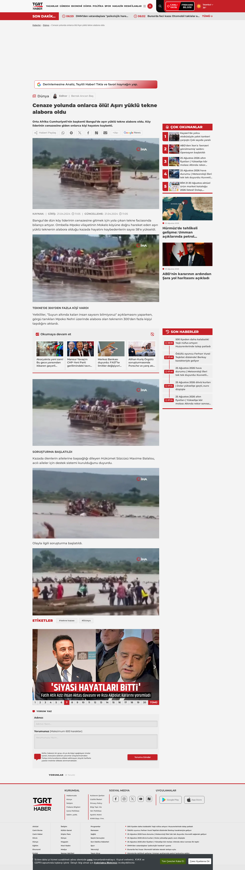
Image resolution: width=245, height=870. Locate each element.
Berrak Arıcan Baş (82, 95)
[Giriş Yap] (150, 6)
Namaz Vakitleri (67, 853)
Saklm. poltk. (71, 815)
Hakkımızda (71, 796)
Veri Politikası (96, 811)
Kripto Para (65, 834)
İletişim (69, 803)
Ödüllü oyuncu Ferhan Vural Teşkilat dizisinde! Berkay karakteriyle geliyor (193, 357)
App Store (197, 799)
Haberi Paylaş (47, 132)
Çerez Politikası (72, 811)
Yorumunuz (58, 731)
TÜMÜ (206, 16)
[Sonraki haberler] (152, 334)
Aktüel (35, 826)
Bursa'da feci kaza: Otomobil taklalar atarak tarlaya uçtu (102, 16)
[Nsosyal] (96, 132)
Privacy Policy (96, 803)
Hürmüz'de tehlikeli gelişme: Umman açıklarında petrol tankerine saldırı (174, 16)
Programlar (95, 826)
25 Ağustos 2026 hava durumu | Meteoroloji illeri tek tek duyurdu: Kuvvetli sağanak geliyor (191, 371)
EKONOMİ (76, 6)
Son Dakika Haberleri (100, 842)
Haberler (36, 25)
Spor (93, 846)
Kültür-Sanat (66, 830)
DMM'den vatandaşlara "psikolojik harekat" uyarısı (149, 846)
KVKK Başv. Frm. (97, 818)
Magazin (64, 842)
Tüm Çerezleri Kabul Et (173, 861)
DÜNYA (87, 6)
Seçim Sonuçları (97, 838)
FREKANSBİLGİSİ (187, 6)
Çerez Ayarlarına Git (200, 861)
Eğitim (35, 846)
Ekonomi (36, 849)
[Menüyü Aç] (144, 6)
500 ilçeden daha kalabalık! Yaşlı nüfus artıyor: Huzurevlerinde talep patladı (193, 343)
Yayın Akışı (95, 853)
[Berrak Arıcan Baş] (55, 96)
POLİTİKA (98, 6)
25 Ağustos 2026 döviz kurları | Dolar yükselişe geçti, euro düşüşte (193, 386)
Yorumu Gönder (142, 757)
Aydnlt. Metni (96, 815)
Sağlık (93, 834)
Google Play (173, 799)
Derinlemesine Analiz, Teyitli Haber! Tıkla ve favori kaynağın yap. (90, 84)
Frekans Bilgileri (73, 807)
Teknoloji (95, 849)
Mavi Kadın (65, 846)
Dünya (46, 25)
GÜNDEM (65, 6)
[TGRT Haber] (37, 6)
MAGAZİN (117, 6)
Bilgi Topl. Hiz (96, 807)
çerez (90, 859)
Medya (64, 849)
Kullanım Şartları (97, 796)
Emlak (35, 853)
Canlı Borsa (37, 830)
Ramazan (94, 830)
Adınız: (38, 717)
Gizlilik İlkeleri (96, 799)
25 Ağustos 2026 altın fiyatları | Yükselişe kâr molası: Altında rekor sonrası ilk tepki (193, 400)
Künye (69, 799)
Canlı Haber (37, 834)
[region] (123, 862)
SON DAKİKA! (44, 16)
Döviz (34, 838)
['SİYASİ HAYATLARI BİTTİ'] (95, 664)
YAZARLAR (52, 6)
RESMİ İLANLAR (133, 6)
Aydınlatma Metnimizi (105, 863)
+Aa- (115, 132)
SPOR (108, 6)
